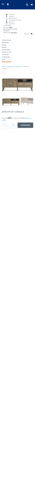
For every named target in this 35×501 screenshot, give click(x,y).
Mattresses (6, 50)
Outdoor (5, 55)
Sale (3, 59)
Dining (4, 45)
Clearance (6, 57)
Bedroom (5, 43)
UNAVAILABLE (25, 125)
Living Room (6, 40)
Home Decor (6, 52)
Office (4, 47)
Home (3, 66)
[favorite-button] (4, 72)
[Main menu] (3, 4)
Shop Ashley (6, 62)
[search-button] (28, 34)
